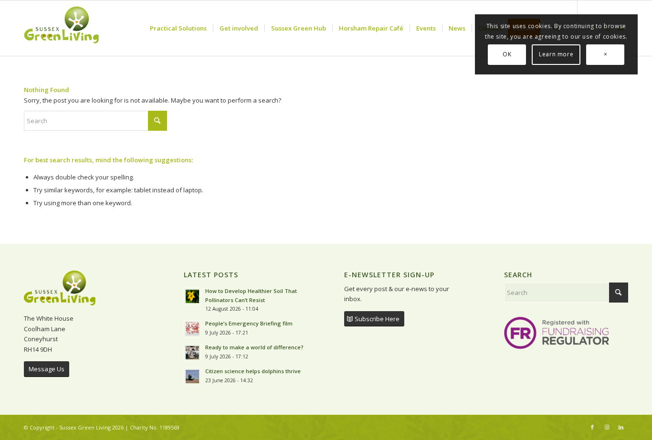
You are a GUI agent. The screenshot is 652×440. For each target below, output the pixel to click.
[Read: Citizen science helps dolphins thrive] (192, 376)
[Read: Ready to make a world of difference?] (192, 352)
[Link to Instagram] (606, 427)
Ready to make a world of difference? (255, 347)
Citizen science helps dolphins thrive (253, 371)
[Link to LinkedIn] (621, 427)
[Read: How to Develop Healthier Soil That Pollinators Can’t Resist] (192, 296)
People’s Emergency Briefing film (249, 323)
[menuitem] (178, 28)
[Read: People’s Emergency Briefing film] (192, 328)
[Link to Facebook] (592, 427)
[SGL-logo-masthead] (61, 28)
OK (507, 54)
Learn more (556, 54)
